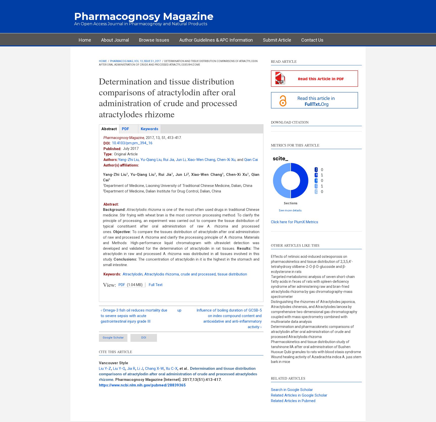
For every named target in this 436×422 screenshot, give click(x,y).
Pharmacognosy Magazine (143, 16)
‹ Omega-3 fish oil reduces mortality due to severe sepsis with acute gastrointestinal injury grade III (134, 316)
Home (85, 40)
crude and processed (198, 274)
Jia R (131, 368)
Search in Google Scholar (292, 389)
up (179, 310)
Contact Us (312, 40)
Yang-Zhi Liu (128, 159)
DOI (143, 337)
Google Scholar (113, 337)
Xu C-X (171, 368)
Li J (140, 368)
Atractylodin (133, 274)
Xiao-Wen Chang (201, 159)
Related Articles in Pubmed (293, 401)
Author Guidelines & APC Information (216, 40)
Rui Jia (168, 159)
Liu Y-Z (105, 368)
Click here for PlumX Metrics (294, 222)
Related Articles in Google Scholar (299, 395)
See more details (290, 210)
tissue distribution (232, 274)
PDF (122, 285)
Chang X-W (154, 368)
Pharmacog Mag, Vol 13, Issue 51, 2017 (135, 61)
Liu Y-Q (119, 368)
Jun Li (181, 159)
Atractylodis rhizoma (161, 274)
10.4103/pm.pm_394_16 (132, 143)
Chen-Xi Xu (226, 159)
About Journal (115, 40)
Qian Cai (251, 159)
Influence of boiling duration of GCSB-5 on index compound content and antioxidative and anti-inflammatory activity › (229, 318)
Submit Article (277, 40)
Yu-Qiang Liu (151, 159)
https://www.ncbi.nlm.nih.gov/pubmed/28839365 (142, 385)
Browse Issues (154, 40)
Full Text (155, 285)
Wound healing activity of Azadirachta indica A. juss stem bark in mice (316, 359)
